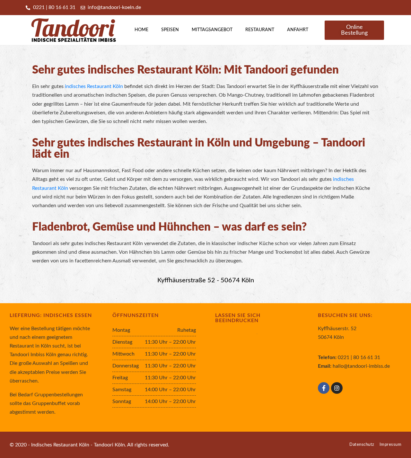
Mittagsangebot (212, 30)
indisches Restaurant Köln (94, 86)
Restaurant (259, 30)
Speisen (170, 30)
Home (141, 30)
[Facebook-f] (323, 388)
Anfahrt (297, 30)
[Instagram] (337, 388)
